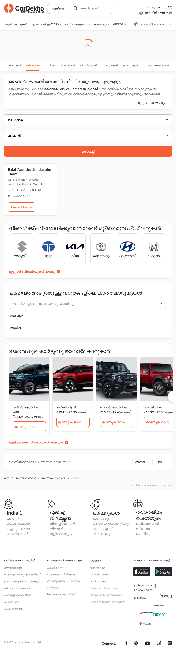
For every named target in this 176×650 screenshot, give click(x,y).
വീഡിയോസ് (88, 65)
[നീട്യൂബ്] (147, 643)
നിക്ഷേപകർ (11, 602)
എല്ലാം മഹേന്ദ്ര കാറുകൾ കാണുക (36, 442)
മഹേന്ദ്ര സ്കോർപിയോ (114, 407)
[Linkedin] (170, 643)
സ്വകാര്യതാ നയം (17, 588)
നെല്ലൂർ (16, 316)
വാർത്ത (50, 65)
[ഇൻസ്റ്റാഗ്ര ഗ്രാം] (159, 643)
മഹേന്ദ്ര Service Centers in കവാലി (71, 89)
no (160, 462)
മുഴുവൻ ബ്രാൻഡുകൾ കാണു (32, 271)
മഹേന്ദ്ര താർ (152, 407)
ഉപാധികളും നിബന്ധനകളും (22, 581)
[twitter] (136, 643)
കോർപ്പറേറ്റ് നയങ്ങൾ (17, 595)
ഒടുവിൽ (15, 328)
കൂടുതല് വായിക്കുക (152, 102)
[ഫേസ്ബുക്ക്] (126, 643)
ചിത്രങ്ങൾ (67, 65)
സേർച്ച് (88, 151)
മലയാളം (151, 7)
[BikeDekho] (139, 598)
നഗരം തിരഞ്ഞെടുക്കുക (153, 24)
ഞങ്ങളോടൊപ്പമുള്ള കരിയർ (22, 574)
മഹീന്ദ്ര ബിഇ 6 (66, 407)
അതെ (140, 462)
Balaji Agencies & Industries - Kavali (30, 171)
